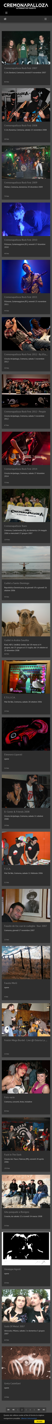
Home (5, 19)
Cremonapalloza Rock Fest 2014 (20, 468)
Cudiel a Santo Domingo (16, 583)
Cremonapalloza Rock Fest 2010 (20, 239)
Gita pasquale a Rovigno (16, 1212)
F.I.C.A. (7, 868)
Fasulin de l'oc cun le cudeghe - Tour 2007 (25, 926)
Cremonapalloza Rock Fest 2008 (20, 125)
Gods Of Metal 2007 (14, 1326)
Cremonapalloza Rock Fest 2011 (20, 297)
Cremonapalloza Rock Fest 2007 (20, 68)
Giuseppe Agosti (12, 1269)
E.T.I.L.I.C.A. (9, 697)
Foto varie (9, 1097)
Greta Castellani (12, 1383)
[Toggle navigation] (6, 13)
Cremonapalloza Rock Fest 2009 (20, 182)
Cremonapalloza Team (15, 526)
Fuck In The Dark (12, 1154)
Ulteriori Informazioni (29, 1418)
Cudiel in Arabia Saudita (16, 640)
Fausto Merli (10, 983)
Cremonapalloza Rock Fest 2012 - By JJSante (26, 354)
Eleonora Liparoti (13, 754)
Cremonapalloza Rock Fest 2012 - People (25, 411)
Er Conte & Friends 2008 (17, 811)
